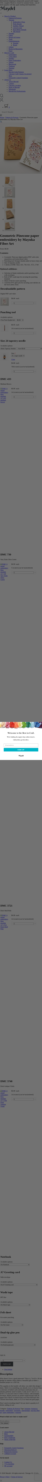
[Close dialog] (40, 724)
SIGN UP (21, 750)
